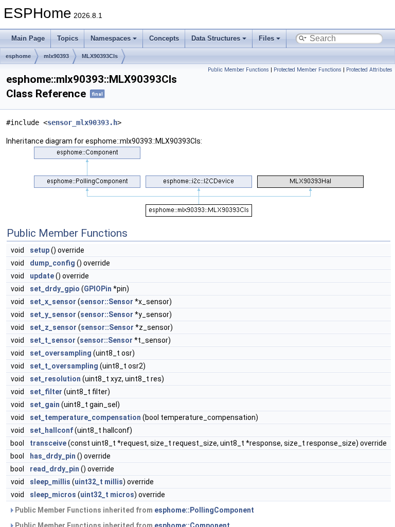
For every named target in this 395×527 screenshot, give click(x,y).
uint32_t (89, 482)
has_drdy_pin (53, 456)
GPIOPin (98, 289)
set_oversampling (61, 353)
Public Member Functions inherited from (133, 510)
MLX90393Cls (100, 56)
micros (122, 494)
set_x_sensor (53, 301)
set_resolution (55, 379)
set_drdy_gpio (55, 289)
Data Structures (215, 38)
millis (113, 482)
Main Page (28, 38)
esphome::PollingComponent (204, 510)
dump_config (52, 263)
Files (266, 38)
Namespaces (111, 38)
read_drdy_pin (54, 469)
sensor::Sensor (106, 301)
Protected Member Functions (308, 69)
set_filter (46, 392)
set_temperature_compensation (85, 417)
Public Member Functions (238, 69)
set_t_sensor (53, 340)
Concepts (164, 38)
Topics (67, 38)
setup (39, 250)
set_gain (45, 404)
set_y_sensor (53, 314)
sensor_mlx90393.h (82, 122)
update (42, 276)
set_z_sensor (53, 327)
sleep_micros (53, 494)
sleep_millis (50, 482)
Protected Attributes (369, 69)
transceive (48, 443)
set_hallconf (51, 430)
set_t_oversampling (64, 366)
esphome (18, 56)
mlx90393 (56, 56)
